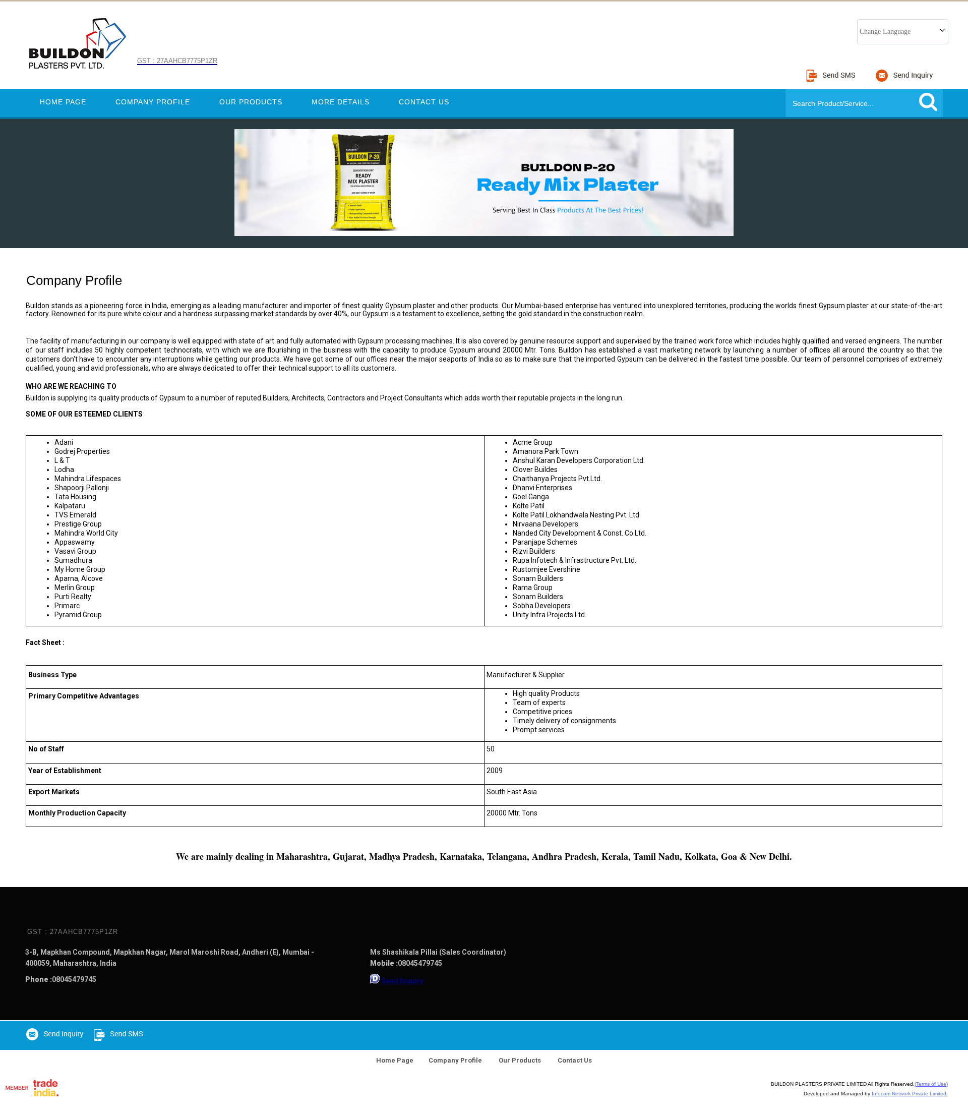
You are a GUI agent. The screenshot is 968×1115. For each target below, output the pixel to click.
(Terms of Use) (931, 1084)
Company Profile (152, 102)
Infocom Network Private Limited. (910, 1093)
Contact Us (424, 102)
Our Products (250, 102)
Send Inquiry (402, 981)
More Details (341, 102)
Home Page (63, 102)
